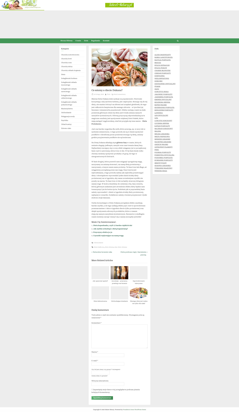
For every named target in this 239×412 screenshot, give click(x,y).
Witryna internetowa (99, 381)
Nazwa (94, 352)
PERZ (157, 150)
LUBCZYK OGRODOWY (163, 121)
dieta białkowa (99, 247)
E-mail (94, 361)
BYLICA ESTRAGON (162, 65)
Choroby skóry (66, 66)
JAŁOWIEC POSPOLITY (163, 94)
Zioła (86, 41)
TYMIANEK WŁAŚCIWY (163, 168)
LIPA (156, 118)
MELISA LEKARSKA (162, 134)
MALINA (158, 131)
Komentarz (96, 323)
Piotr (108, 94)
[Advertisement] (119, 24)
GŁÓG (157, 89)
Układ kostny (66, 124)
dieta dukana (109, 247)
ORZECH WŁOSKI (161, 144)
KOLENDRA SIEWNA (162, 102)
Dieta (63, 74)
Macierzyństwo (67, 109)
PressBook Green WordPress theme (134, 409)
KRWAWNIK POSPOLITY (164, 110)
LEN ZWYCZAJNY (161, 115)
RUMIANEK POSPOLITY (164, 160)
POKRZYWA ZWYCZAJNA (164, 155)
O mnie (78, 41)
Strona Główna (66, 41)
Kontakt (106, 41)
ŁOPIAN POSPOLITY (162, 126)
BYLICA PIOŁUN (161, 68)
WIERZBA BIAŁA (161, 171)
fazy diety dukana (121, 247)
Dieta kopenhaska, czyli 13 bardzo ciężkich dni (112, 225)
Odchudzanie (98, 243)
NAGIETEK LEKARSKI (163, 142)
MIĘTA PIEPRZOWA (162, 136)
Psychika (64, 120)
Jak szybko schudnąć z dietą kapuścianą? (110, 229)
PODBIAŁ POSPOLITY (163, 152)
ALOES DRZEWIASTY (163, 55)
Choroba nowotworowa (70, 55)
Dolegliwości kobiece (69, 78)
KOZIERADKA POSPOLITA (164, 107)
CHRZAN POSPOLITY (163, 73)
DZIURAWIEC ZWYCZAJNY (165, 84)
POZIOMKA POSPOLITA (164, 158)
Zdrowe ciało (66, 128)
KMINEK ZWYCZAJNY (163, 99)
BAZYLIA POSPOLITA (163, 60)
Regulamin (95, 41)
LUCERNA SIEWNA (162, 123)
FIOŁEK (157, 86)
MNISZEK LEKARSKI (162, 139)
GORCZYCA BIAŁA (162, 92)
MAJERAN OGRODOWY (164, 129)
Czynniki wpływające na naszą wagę (108, 236)
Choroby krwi (66, 59)
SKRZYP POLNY (161, 163)
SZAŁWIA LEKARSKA (163, 165)
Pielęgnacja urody (68, 116)
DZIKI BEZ (158, 81)
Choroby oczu (66, 62)
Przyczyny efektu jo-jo (102, 232)
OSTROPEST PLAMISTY (164, 147)
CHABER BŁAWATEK (162, 70)
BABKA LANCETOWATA (164, 57)
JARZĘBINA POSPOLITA (164, 97)
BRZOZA (158, 63)
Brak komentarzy (120, 94)
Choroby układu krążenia (70, 70)
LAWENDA (159, 113)
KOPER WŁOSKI (161, 105)
